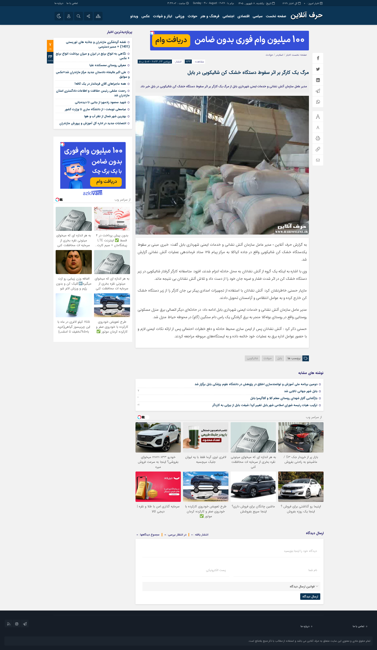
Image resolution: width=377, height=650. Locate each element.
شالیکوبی (252, 358)
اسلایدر (279, 55)
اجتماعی (228, 16)
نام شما (312, 570)
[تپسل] (152, 33)
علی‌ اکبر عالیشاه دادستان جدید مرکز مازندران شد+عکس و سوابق (93, 74)
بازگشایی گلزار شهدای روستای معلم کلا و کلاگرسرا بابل (283, 398)
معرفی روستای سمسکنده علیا (107, 65)
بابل (279, 358)
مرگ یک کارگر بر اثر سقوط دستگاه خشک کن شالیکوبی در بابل (248, 72)
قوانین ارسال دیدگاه (302, 586)
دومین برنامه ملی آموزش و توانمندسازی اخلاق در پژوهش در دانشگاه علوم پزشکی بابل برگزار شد (256, 384)
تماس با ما (72, 3)
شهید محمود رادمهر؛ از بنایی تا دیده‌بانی (100, 102)
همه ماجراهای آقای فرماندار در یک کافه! (100, 83)
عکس (145, 16)
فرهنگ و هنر (209, 16)
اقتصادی (243, 16)
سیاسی (257, 16)
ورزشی (179, 16)
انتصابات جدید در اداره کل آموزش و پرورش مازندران (92, 123)
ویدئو (134, 16)
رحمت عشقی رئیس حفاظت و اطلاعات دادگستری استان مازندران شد (93, 93)
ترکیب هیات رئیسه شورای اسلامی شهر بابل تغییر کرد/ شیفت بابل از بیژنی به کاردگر (264, 405)
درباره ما (59, 3)
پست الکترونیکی (216, 570)
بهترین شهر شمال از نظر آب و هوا (105, 116)
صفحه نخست (276, 16)
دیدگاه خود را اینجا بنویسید (300, 550)
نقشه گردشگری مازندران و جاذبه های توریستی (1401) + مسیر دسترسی (98, 44)
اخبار (288, 55)
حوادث (192, 16)
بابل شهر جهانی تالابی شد (300, 391)
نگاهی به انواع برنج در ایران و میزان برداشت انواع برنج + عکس (93, 56)
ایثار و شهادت (162, 16)
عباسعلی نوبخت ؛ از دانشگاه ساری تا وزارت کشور (95, 109)
